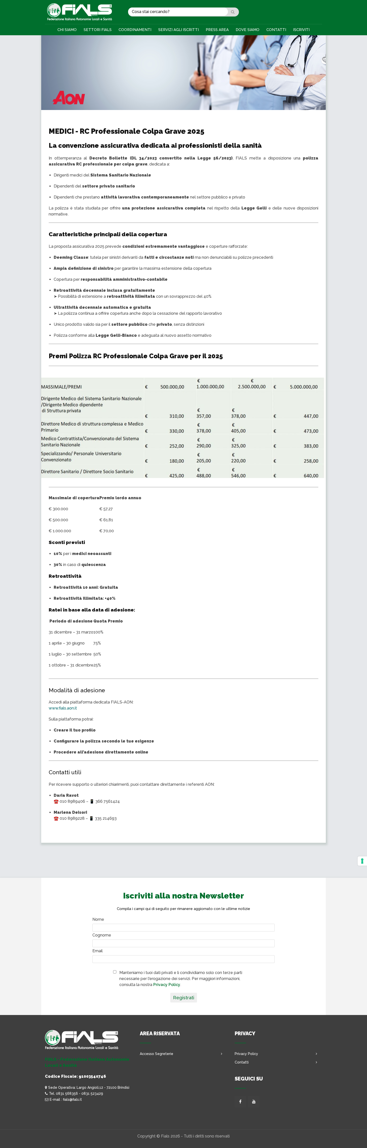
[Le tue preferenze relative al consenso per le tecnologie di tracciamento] (362, 861)
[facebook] (240, 1101)
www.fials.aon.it (63, 708)
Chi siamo (67, 30)
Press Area (217, 30)
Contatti (276, 30)
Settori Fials (98, 30)
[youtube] (253, 1101)
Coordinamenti (135, 30)
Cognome (101, 935)
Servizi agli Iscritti (178, 30)
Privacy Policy (166, 984)
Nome (98, 919)
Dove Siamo (247, 30)
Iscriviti (301, 30)
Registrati (183, 997)
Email (97, 950)
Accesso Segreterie (156, 1054)
